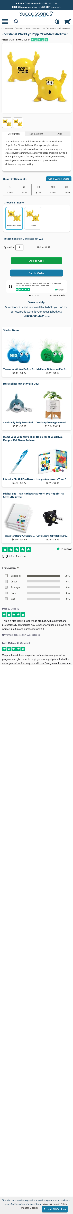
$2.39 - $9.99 (52, 481)
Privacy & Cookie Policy (54, 1203)
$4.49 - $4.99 (19, 371)
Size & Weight (36, 133)
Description (14, 133)
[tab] (13, 133)
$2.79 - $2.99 (19, 481)
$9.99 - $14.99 (52, 424)
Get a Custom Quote (58, 178)
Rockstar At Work (14, 225)
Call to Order (36, 273)
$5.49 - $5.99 (19, 424)
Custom (33, 225)
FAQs (59, 133)
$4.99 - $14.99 (19, 537)
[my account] (57, 23)
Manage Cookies (29, 1207)
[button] (5, 23)
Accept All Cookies (55, 1209)
